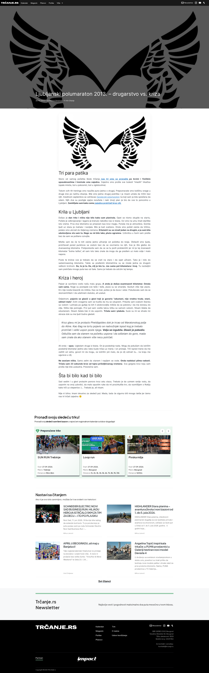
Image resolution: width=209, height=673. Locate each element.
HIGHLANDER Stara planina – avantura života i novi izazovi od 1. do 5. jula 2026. (154, 509)
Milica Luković (68, 533)
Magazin (34, 3)
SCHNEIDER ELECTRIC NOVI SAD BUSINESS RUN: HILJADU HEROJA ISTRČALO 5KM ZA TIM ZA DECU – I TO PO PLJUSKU (82, 510)
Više (58, 3)
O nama (115, 631)
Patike (51, 3)
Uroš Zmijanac (68, 573)
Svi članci (104, 581)
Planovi (43, 3)
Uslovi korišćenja (119, 635)
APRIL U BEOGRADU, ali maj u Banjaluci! (81, 545)
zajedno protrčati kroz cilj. (107, 203)
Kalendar (24, 3)
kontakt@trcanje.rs (165, 646)
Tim (113, 626)
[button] (162, 431)
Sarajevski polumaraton (108, 197)
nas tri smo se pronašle (114, 179)
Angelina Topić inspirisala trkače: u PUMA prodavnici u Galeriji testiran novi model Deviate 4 (152, 548)
